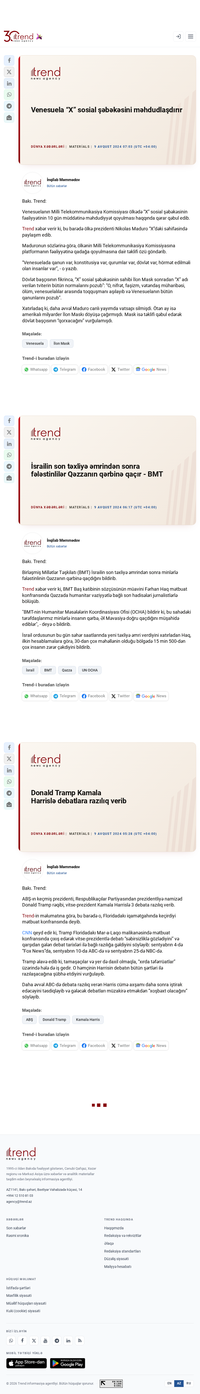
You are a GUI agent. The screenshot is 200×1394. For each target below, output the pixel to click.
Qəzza (67, 670)
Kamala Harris (88, 1019)
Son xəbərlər (16, 1228)
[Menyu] (190, 36)
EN (169, 1383)
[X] (34, 1340)
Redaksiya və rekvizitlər (122, 1235)
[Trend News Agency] (20, 1153)
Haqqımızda (114, 1228)
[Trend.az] (23, 36)
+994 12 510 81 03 (19, 1196)
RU (188, 1383)
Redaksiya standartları (122, 1251)
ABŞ (29, 1019)
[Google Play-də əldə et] (67, 1363)
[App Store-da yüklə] (26, 1363)
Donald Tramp (54, 1019)
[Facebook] (22, 1340)
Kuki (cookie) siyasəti (23, 1311)
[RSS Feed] (79, 1340)
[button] (9, 60)
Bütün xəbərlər (57, 186)
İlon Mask (62, 343)
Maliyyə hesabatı (117, 1267)
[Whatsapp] (11, 1340)
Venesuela (35, 343)
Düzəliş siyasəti (116, 1259)
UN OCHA (90, 670)
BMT (48, 670)
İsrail (30, 670)
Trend (28, 228)
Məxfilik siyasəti (19, 1295)
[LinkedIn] (68, 1340)
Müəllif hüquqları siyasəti (26, 1303)
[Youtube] (45, 1340)
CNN (27, 932)
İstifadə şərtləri (18, 1288)
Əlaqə (109, 1243)
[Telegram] (56, 1340)
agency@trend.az (19, 1202)
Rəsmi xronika (17, 1235)
